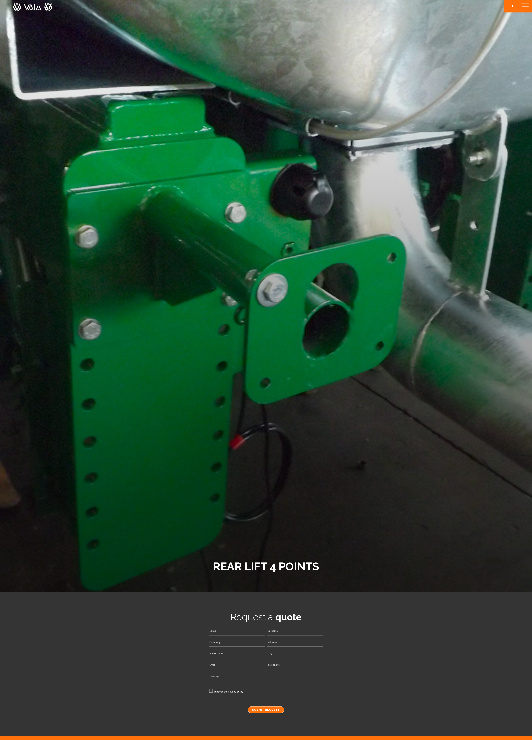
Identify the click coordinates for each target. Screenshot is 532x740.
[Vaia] (32, 5)
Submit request (266, 709)
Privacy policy (235, 691)
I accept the (228, 691)
